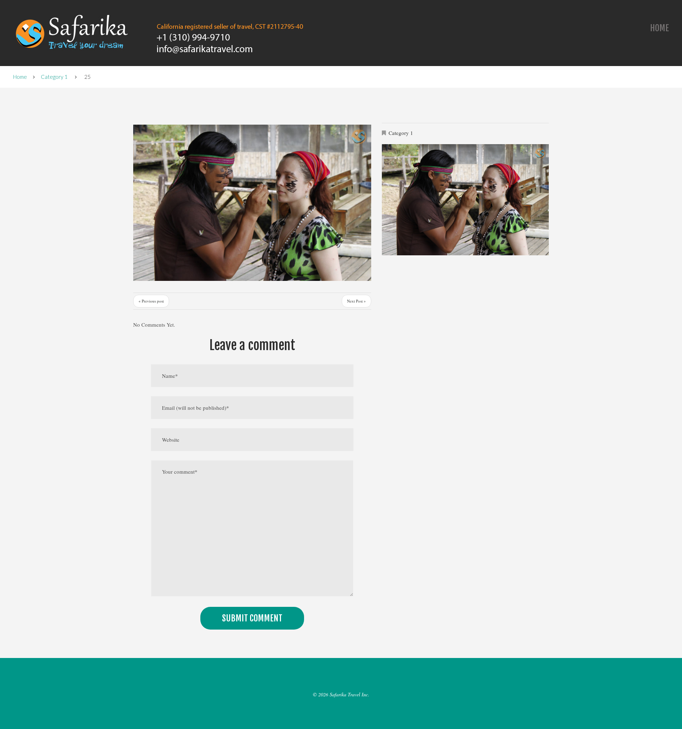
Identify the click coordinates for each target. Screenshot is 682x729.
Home (659, 28)
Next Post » (356, 301)
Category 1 (54, 77)
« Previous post (151, 301)
